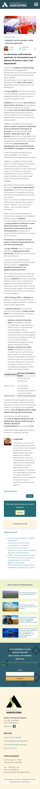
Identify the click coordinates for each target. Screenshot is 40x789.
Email (20, 670)
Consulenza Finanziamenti (16, 741)
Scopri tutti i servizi (12, 737)
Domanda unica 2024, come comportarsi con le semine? (28, 606)
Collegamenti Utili (20, 524)
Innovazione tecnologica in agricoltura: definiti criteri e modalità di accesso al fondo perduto (22, 550)
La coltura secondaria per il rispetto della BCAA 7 (28, 593)
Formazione (9, 37)
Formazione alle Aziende (15, 745)
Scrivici (20, 512)
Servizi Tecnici (10, 748)
